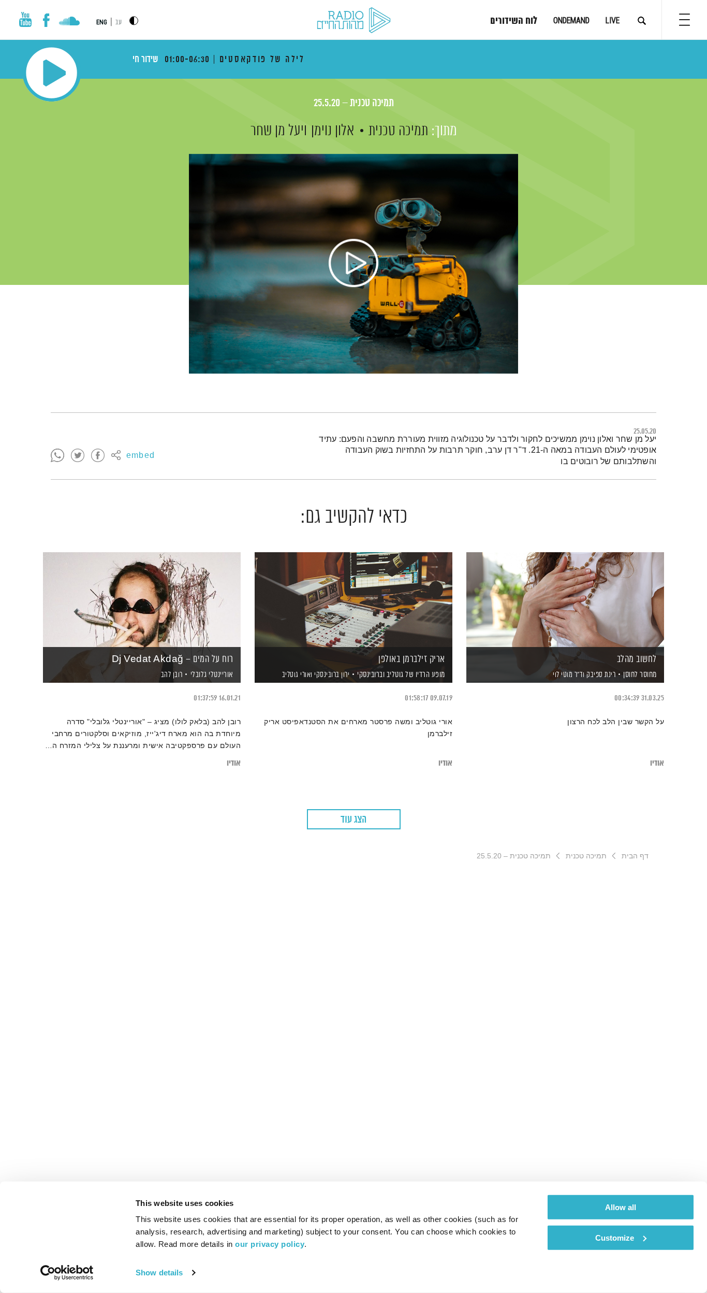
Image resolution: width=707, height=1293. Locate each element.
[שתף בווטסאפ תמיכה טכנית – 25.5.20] (57, 456)
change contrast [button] (133, 20)
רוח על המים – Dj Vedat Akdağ (172, 659)
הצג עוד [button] (353, 820)
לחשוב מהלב (637, 659)
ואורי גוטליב (296, 675)
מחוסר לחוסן (640, 674)
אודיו (657, 763)
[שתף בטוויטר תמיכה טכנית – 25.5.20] (77, 456)
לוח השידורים (513, 21)
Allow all (620, 1207)
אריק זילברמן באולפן (411, 659)
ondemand (571, 20)
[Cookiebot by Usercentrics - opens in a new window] (67, 1273)
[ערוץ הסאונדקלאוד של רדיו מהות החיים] (69, 22)
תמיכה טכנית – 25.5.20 (354, 103)
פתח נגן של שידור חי (51, 73)
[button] (684, 19)
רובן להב (171, 675)
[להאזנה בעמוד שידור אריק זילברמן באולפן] (353, 599)
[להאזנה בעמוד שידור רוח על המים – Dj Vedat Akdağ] (142, 599)
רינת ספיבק (600, 675)
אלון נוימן (332, 131)
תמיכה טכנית (398, 131)
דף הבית (635, 856)
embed (140, 456)
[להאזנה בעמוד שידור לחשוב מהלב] (565, 599)
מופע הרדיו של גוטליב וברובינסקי (401, 674)
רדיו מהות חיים (354, 20)
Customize (614, 1237)
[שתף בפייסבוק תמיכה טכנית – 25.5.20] (98, 456)
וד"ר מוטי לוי (568, 675)
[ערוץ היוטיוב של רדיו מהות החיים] (25, 19)
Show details (159, 1272)
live (613, 20)
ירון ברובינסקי (331, 675)
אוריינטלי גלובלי (211, 674)
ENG (101, 22)
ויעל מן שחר (279, 131)
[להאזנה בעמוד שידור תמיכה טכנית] (353, 264)
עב (118, 22)
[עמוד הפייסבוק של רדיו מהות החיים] (46, 20)
